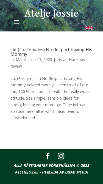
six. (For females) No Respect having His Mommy (51, 52)
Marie (21, 59)
